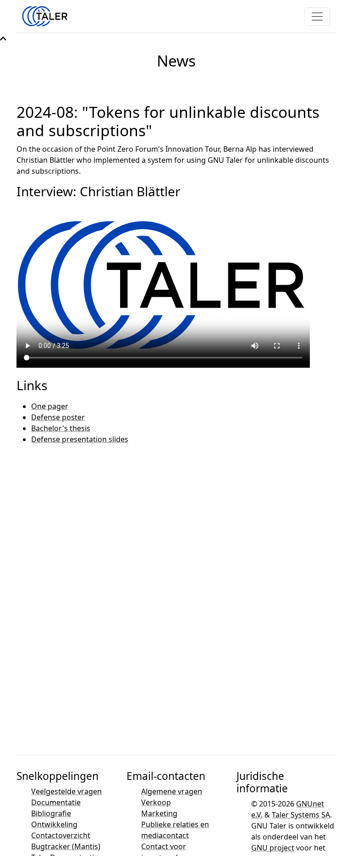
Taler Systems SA (301, 815)
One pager (49, 406)
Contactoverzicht (60, 835)
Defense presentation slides (79, 439)
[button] (3, 38)
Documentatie (56, 802)
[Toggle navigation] (317, 16)
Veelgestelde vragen (66, 791)
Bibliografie (51, 813)
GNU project (272, 848)
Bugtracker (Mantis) (65, 846)
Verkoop (156, 802)
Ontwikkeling (54, 824)
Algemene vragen (171, 791)
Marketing (159, 813)
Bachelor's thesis (60, 428)
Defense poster (58, 417)
